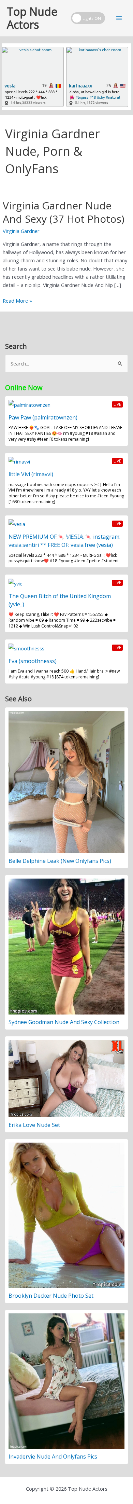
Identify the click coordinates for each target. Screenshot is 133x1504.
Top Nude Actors (32, 18)
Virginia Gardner (21, 230)
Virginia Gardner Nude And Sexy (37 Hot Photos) (63, 212)
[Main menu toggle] (119, 18)
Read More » (17, 301)
